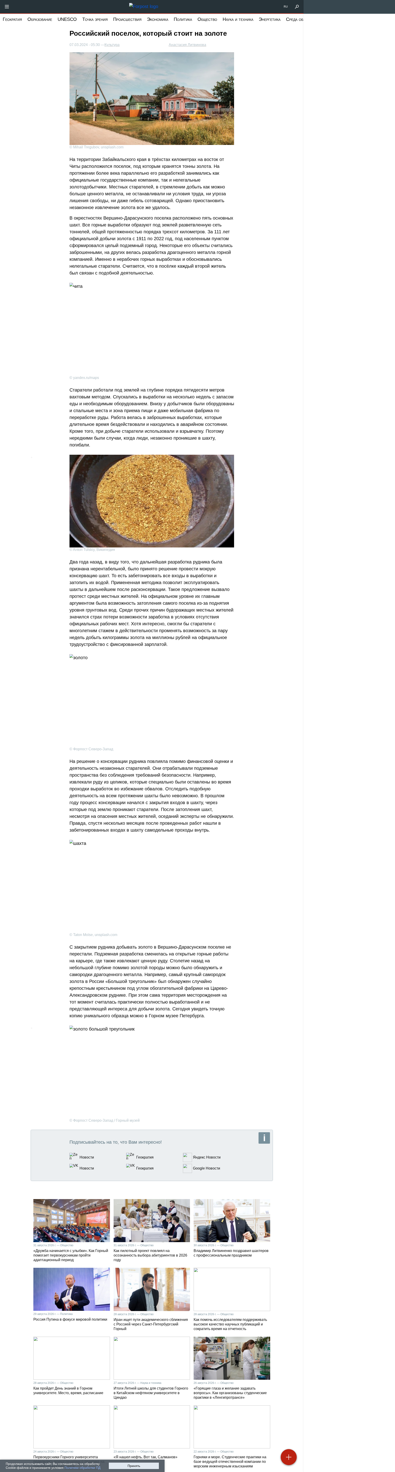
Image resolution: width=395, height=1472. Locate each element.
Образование (39, 19)
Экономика (157, 19)
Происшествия (127, 19)
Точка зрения (95, 19)
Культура (112, 45)
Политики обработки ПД (82, 1467)
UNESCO (67, 19)
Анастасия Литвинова (187, 45)
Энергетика (269, 19)
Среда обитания (301, 19)
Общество (207, 19)
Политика (183, 19)
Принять (134, 1466)
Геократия (12, 19)
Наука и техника (238, 19)
